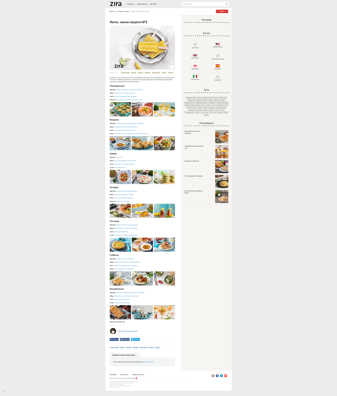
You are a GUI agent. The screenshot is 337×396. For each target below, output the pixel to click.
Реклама (113, 374)
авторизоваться (148, 362)
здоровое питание (189, 102)
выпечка (122, 347)
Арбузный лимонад (123, 201)
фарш (220, 112)
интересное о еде (189, 105)
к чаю (213, 105)
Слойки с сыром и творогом (125, 259)
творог (206, 112)
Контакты (124, 374)
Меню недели (156, 72)
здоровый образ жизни (201, 102)
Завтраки (147, 72)
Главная (112, 11)
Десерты (140, 72)
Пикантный (118, 269)
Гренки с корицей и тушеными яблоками (129, 90)
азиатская (195, 48)
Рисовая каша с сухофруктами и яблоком (129, 123)
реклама (199, 110)
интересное (212, 102)
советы (197, 112)
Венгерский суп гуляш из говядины (125, 228)
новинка (189, 107)
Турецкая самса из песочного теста (126, 127)
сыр (202, 112)
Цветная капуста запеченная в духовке (127, 262)
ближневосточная (218, 59)
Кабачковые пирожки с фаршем (126, 191)
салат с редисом (127, 269)
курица (208, 105)
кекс (204, 105)
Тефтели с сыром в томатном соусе (126, 265)
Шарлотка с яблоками (191, 161)
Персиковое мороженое (122, 303)
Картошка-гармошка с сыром (123, 194)
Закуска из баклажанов (122, 299)
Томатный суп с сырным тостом (124, 93)
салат (217, 110)
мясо (226, 105)
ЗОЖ (194, 97)
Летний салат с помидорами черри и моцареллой (131, 134)
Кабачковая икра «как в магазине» (192, 132)
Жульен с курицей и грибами (123, 198)
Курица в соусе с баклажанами (124, 164)
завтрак (210, 100)
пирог (205, 107)
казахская (217, 80)
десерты (128, 347)
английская (195, 58)
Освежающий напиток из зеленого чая (129, 100)
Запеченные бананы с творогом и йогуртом (130, 293)
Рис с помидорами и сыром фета (125, 161)
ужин (215, 112)
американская (217, 47)
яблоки (206, 115)
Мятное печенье (120, 167)
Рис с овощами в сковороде (193, 176)
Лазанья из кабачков (121, 232)
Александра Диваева (130, 331)
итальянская (195, 79)
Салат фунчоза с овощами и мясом (193, 192)
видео (210, 97)
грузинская (195, 69)
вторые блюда (114, 347)
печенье (200, 107)
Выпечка (133, 72)
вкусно (215, 97)
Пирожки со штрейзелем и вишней (125, 235)
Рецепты (131, 4)
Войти (222, 11)
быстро (199, 97)
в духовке (205, 97)
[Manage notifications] (4, 391)
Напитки (164, 72)
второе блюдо (222, 97)
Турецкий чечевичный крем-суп (124, 130)
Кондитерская (142, 4)
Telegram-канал (138, 374)
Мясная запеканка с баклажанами (125, 96)
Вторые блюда (123, 11)
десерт (205, 100)
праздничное (192, 110)
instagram (188, 97)
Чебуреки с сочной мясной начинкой (126, 296)
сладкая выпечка (189, 112)
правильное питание (220, 107)
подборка (211, 107)
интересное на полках (222, 102)
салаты (157, 347)
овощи (194, 107)
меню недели (143, 347)
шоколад (225, 112)
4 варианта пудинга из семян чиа (194, 147)
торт (211, 112)
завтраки (135, 347)
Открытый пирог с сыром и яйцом (127, 225)
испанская (217, 69)
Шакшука (119, 157)
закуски (223, 100)
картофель (198, 105)
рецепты (151, 347)
